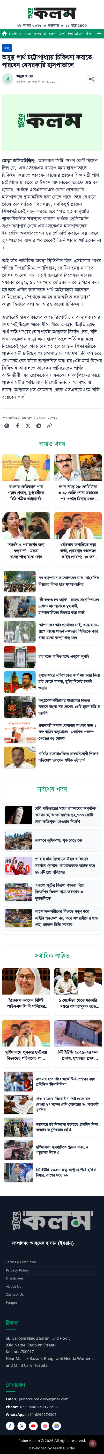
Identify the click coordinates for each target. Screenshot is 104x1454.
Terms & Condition (21, 1262)
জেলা (53, 33)
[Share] (91, 79)
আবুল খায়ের (25, 76)
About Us (13, 1287)
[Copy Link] (49, 426)
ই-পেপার (15, 33)
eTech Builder (64, 1448)
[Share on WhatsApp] (7, 426)
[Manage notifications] (93, 1443)
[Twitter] (21, 1426)
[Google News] (56, 1426)
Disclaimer (14, 1278)
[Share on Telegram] (39, 426)
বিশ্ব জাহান (75, 33)
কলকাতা (40, 33)
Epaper (11, 1303)
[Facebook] (10, 1426)
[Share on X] (28, 426)
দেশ (62, 33)
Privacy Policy (17, 1270)
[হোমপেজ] (4, 33)
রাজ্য (27, 33)
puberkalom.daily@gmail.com (43, 1399)
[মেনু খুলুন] (99, 33)
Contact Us (15, 1295)
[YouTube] (33, 1426)
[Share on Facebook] (17, 426)
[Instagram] (45, 1426)
